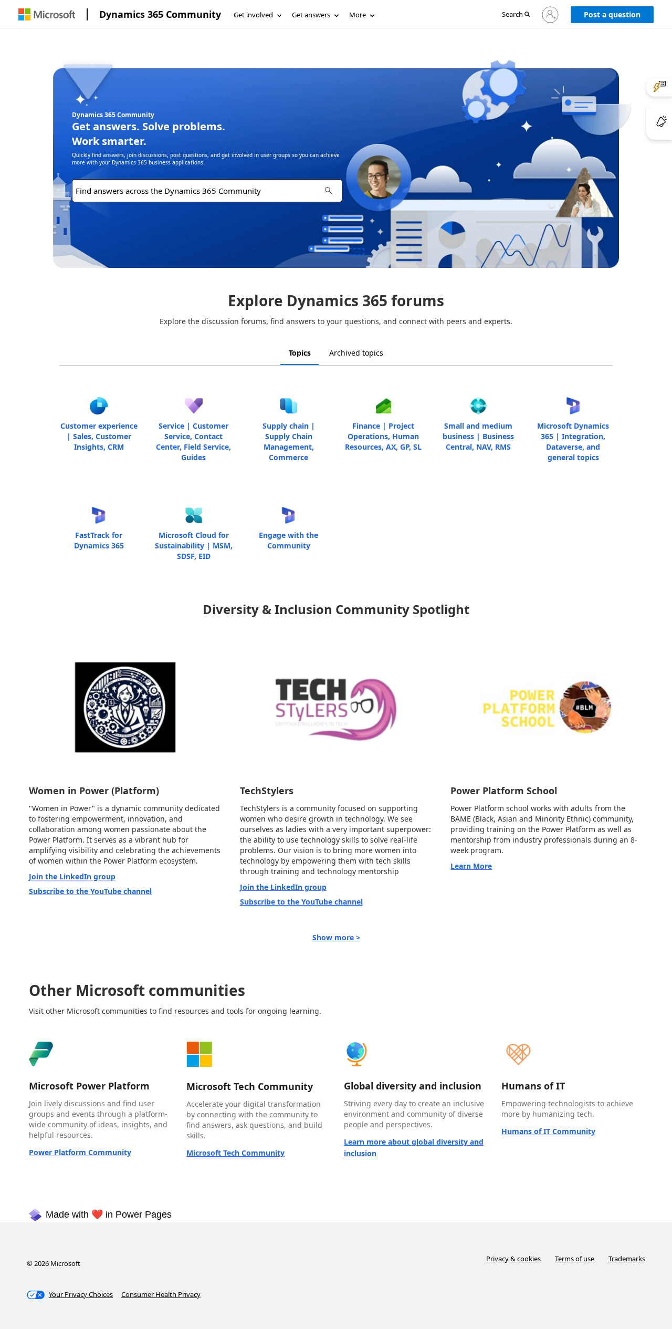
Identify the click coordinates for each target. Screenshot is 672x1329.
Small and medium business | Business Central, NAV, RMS (478, 436)
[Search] (329, 190)
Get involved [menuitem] (253, 14)
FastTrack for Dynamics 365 (99, 540)
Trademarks (626, 1258)
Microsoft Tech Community (235, 1153)
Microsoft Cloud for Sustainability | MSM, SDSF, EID (194, 545)
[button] (516, 15)
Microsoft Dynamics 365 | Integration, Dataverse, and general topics (573, 441)
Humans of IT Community (548, 1131)
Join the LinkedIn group (72, 876)
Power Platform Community (80, 1152)
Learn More (471, 866)
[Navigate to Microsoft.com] (46, 14)
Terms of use (574, 1258)
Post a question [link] (612, 14)
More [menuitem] (357, 14)
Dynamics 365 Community (160, 14)
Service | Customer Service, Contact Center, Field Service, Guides (193, 441)
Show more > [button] (336, 937)
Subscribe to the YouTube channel (90, 891)
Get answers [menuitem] (311, 14)
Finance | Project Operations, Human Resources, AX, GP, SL (383, 436)
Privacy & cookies (513, 1258)
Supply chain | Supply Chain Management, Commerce (288, 441)
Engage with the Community (288, 540)
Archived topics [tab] (356, 353)
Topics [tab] (300, 353)
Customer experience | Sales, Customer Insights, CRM (99, 436)
